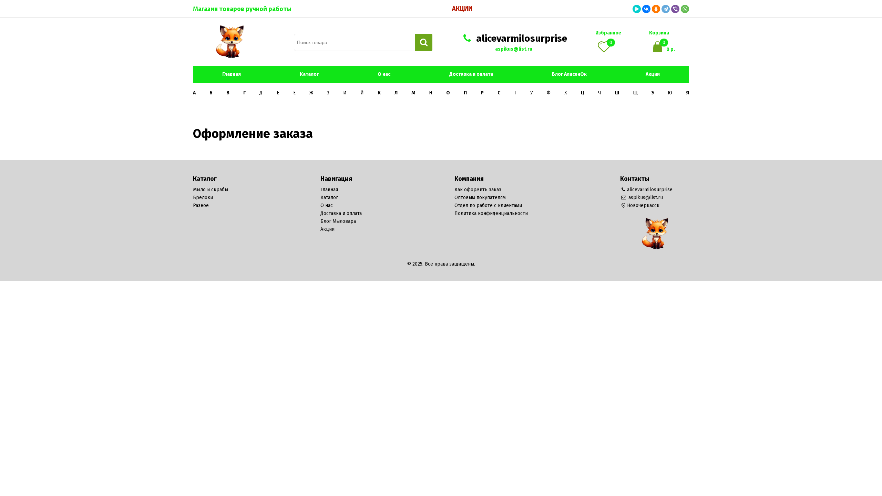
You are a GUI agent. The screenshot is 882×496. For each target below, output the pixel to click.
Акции (462, 8)
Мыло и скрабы (210, 190)
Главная (231, 74)
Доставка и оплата (471, 74)
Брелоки (203, 197)
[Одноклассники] (656, 9)
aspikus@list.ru (513, 49)
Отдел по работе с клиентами (488, 205)
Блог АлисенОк (569, 74)
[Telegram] (666, 9)
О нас (384, 74)
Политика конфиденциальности (491, 213)
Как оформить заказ (477, 190)
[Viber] (675, 9)
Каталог (309, 74)
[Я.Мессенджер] (637, 9)
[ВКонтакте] (646, 9)
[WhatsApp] (685, 9)
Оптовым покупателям (480, 197)
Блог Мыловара (338, 221)
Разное (201, 205)
